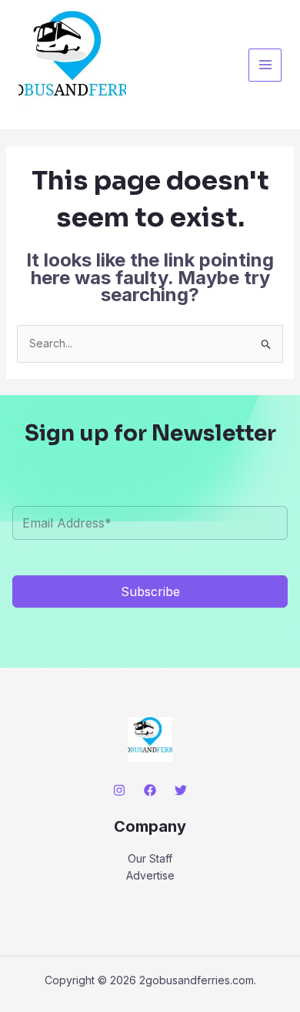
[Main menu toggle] (265, 65)
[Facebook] (150, 790)
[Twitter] (181, 790)
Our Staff (150, 858)
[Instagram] (119, 790)
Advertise (150, 875)
